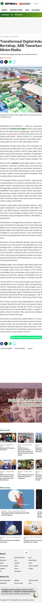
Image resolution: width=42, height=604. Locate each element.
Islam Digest (32, 560)
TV (1, 571)
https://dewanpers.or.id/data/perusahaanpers (15, 593)
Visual (16, 568)
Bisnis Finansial (33, 566)
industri (15, 163)
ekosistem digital (20, 348)
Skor (30, 557)
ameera (4, 10)
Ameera (2, 557)
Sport (30, 563)
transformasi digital (18, 129)
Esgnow (7, 36)
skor (27, 10)
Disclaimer (3, 583)
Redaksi (16, 580)
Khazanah (3, 560)
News (2, 563)
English (31, 568)
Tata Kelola (15, 36)
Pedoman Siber (33, 580)
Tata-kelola (18, 14)
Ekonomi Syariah (16, 10)
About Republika (5, 580)
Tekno (16, 566)
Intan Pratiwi (7, 58)
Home (2, 36)
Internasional (4, 566)
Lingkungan (5, 14)
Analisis (16, 563)
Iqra (15, 560)
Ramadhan (17, 571)
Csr (12, 14)
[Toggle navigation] (2, 3)
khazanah (36, 10)
